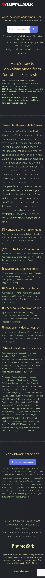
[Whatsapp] (28, 547)
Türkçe (19, 560)
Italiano (40, 555)
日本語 (28, 563)
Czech (13, 560)
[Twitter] (17, 547)
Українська (25, 557)
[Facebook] (13, 547)
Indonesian (27, 560)
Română (33, 557)
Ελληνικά (6, 560)
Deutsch (11, 555)
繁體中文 (35, 563)
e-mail (8, 520)
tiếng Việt (10, 563)
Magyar (39, 557)
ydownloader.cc (26, 571)
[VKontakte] (23, 547)
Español (25, 555)
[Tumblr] (32, 547)
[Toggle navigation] (40, 4)
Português (33, 555)
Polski (10, 557)
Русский (17, 557)
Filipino (34, 560)
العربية (22, 563)
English (4, 555)
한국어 (16, 563)
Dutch (5, 557)
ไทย (39, 560)
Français (18, 555)
